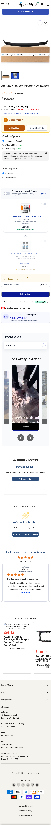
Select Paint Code (12, 177)
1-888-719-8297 (18, 317)
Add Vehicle (14, 128)
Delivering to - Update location (21, 113)
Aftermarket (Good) (13, 141)
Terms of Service (25, 806)
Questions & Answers (25, 459)
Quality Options (11, 136)
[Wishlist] (42, 4)
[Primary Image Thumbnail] (6, 75)
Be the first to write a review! (25, 534)
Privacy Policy (25, 810)
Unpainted (8, 173)
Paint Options (10, 168)
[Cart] (48, 4)
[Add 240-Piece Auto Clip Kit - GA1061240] (43, 204)
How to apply (25, 263)
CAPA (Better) (13, 145)
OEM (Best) (12, 148)
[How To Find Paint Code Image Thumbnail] (15, 75)
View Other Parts (37, 128)
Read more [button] (25, 592)
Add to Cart (25, 294)
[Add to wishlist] (45, 22)
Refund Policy (25, 815)
